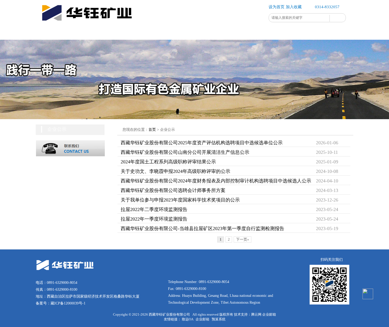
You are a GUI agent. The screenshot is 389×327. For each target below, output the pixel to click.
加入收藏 (294, 7)
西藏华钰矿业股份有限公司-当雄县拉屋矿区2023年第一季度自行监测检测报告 (202, 228)
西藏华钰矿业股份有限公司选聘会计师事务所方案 (173, 190)
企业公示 (305, 33)
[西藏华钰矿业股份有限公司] (89, 25)
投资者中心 (210, 33)
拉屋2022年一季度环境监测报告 (154, 219)
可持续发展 (146, 33)
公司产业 (115, 33)
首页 (51, 33)
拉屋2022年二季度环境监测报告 (154, 209)
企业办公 (273, 33)
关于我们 (83, 33)
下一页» (242, 239)
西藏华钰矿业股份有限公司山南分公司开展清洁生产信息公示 (185, 152)
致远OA (187, 319)
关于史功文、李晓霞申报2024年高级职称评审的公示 (175, 171)
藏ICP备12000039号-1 (68, 303)
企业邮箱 (269, 314)
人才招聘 (242, 33)
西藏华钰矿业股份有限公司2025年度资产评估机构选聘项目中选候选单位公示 (202, 142)
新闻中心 (178, 33)
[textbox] (299, 18)
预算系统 (218, 319)
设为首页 (276, 7)
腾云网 (256, 314)
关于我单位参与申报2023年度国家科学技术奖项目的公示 (180, 200)
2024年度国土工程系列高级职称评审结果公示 (168, 161)
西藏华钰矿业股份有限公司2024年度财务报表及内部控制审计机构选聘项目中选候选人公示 (216, 180)
